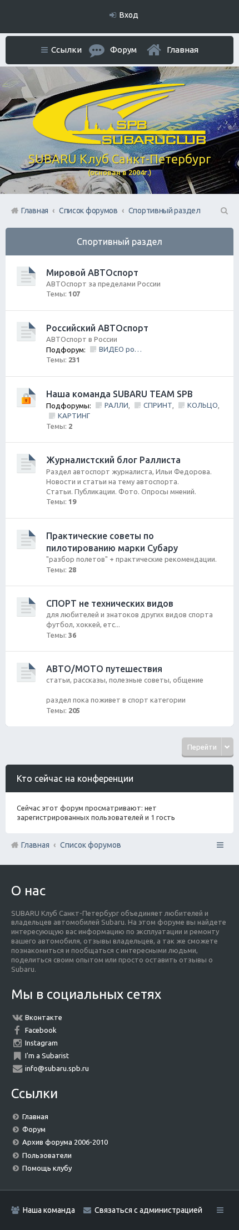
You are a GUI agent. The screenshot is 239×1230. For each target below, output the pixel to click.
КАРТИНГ (74, 415)
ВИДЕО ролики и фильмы (121, 349)
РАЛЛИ (116, 405)
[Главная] (119, 141)
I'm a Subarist (47, 1055)
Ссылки (66, 49)
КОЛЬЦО (202, 405)
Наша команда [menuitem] (49, 1210)
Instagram (41, 1043)
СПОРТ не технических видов (109, 603)
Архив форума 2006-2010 (65, 1142)
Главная (182, 49)
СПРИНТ (157, 405)
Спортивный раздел (119, 242)
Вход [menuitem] (129, 15)
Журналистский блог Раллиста (113, 460)
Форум (34, 1129)
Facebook (41, 1030)
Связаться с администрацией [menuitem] (148, 1210)
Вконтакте (43, 1017)
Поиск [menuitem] (223, 210)
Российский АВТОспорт (97, 328)
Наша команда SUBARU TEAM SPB (119, 394)
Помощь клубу (47, 1168)
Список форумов (90, 844)
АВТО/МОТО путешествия (104, 669)
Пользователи (47, 1155)
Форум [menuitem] (123, 49)
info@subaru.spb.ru (57, 1068)
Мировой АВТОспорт (92, 273)
